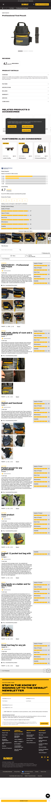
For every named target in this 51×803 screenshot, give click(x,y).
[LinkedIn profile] (48, 760)
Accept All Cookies (26, 130)
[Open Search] (34, 4)
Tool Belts (11, 8)
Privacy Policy (21, 722)
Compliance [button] (5, 101)
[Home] (2, 8)
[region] (25, 152)
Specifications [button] (6, 87)
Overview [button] (5, 74)
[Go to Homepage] (25, 4)
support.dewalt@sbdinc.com (22, 723)
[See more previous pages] (6, 8)
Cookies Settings (12, 126)
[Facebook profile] (42, 757)
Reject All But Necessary (28, 126)
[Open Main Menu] (3, 4)
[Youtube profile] (48, 757)
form (10, 723)
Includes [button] (4, 91)
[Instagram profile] (45, 757)
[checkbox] (2, 711)
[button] (25, 62)
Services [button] (4, 98)
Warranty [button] (5, 94)
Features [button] (4, 84)
